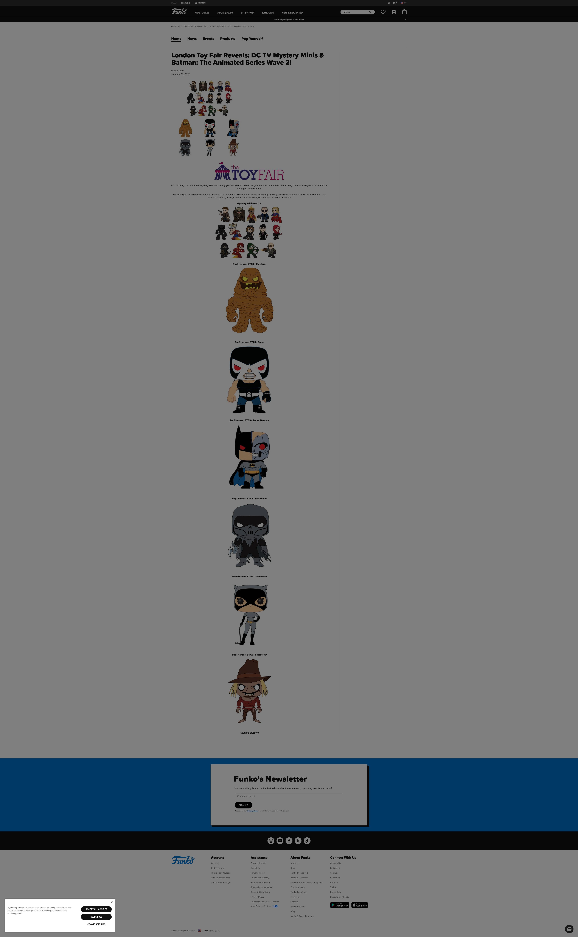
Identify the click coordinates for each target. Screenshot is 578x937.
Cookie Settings (96, 924)
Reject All (96, 916)
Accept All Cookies (96, 909)
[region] (60, 915)
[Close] (112, 902)
